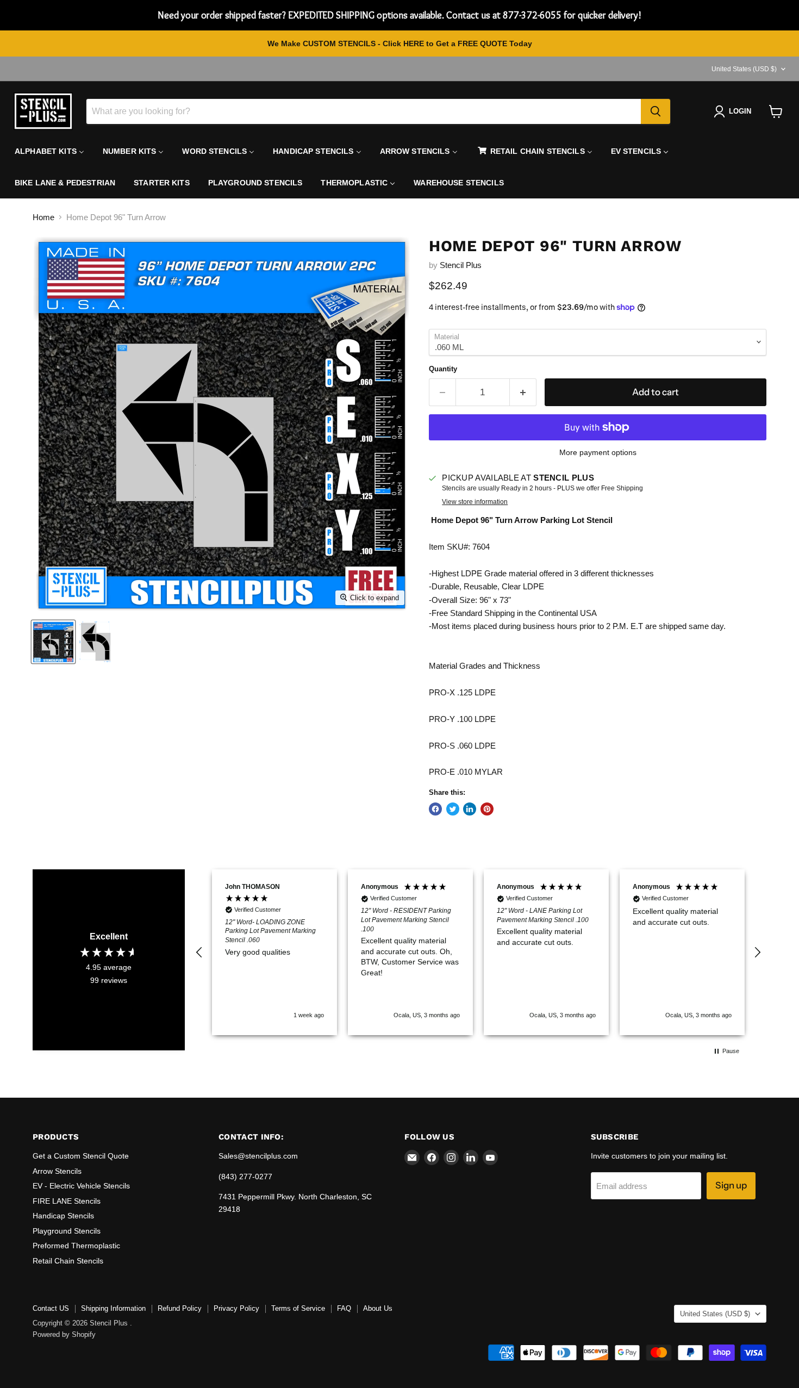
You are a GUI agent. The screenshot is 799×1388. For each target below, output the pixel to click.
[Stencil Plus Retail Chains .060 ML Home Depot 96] (53, 641)
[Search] (655, 111)
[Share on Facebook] (435, 809)
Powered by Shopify (64, 1334)
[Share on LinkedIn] (469, 809)
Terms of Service (298, 1308)
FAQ (344, 1308)
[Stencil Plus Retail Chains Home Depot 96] (95, 641)
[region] (478, 952)
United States (744, 69)
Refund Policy (180, 1308)
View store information (475, 502)
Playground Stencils (67, 1231)
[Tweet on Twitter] (452, 809)
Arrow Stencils (57, 1171)
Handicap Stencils (63, 1215)
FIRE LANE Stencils (67, 1201)
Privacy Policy (236, 1308)
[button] (199, 952)
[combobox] (363, 111)
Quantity (443, 369)
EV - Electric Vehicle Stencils (81, 1185)
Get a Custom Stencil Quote (81, 1156)
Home (43, 217)
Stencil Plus (461, 265)
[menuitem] (49, 151)
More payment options (597, 452)
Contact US (51, 1308)
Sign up (731, 1185)
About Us (377, 1308)
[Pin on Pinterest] (487, 809)
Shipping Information (113, 1308)
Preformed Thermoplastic (76, 1245)
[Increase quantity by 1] (523, 392)
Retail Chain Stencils (68, 1260)
